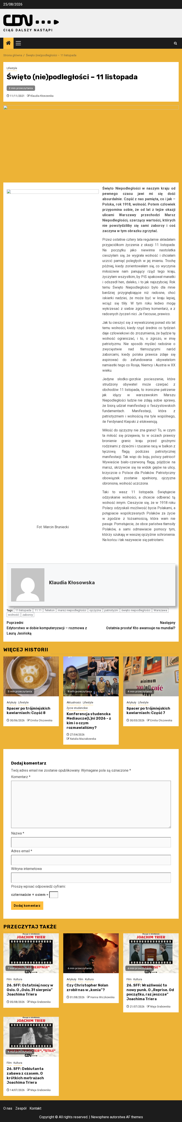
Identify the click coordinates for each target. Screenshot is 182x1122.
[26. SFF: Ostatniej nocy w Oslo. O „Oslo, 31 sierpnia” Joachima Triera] (31, 953)
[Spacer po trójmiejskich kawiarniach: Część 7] (151, 676)
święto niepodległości (135, 610)
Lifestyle (12, 68)
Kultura (18, 979)
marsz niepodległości (72, 610)
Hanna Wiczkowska (102, 997)
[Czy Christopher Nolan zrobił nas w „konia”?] (91, 953)
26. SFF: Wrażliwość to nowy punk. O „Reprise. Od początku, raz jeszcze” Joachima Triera (150, 992)
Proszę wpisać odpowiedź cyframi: (38, 886)
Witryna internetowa (26, 869)
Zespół (20, 1108)
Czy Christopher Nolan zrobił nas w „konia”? (87, 987)
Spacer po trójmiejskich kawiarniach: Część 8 (28, 710)
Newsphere (100, 1117)
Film (9, 979)
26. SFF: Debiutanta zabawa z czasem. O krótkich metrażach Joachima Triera (25, 1076)
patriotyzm (111, 610)
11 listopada (23, 610)
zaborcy (27, 614)
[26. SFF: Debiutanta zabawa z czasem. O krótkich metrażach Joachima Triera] (31, 1037)
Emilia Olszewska (41, 720)
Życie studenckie (77, 708)
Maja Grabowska (40, 1002)
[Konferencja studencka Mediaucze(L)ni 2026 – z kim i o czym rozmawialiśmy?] (91, 676)
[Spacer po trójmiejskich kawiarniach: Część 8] (31, 676)
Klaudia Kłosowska (41, 95)
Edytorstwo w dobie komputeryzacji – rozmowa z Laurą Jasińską (47, 628)
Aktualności (74, 702)
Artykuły (11, 702)
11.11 (38, 610)
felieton (50, 610)
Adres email (21, 851)
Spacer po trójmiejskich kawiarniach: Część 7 (148, 710)
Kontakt (35, 1108)
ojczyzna (95, 610)
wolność (13, 614)
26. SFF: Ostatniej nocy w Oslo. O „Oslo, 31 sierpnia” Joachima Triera (30, 990)
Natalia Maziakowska (83, 738)
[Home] (8, 43)
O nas (7, 1108)
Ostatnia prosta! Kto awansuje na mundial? (140, 625)
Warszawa (160, 610)
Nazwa (17, 833)
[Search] (175, 43)
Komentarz (20, 777)
